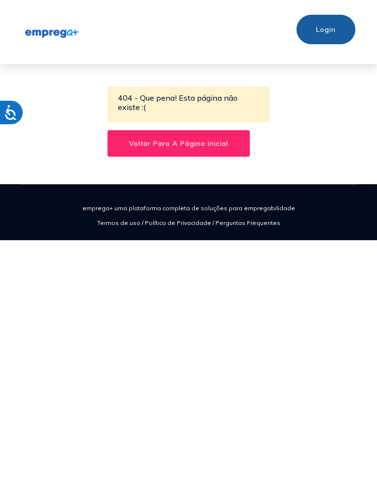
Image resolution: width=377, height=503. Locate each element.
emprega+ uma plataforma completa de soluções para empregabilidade (188, 208)
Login (326, 29)
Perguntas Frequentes (247, 222)
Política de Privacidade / (180, 222)
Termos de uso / (121, 222)
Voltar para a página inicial (178, 143)
